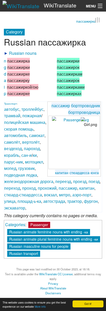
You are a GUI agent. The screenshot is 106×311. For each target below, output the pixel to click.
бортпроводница (84, 112)
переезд (63, 181)
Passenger (39, 224)
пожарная (31, 115)
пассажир (60, 105)
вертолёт (31, 142)
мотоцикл (34, 161)
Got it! (88, 304)
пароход (32, 148)
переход (12, 188)
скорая (10, 129)
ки (35, 155)
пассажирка (86, 20)
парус (9, 161)
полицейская (16, 122)
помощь (25, 129)
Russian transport (23, 253)
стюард (11, 194)
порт (87, 194)
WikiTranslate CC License (56, 274)
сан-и (26, 155)
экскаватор (14, 208)
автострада (54, 201)
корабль (11, 155)
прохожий (47, 188)
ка (39, 201)
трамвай (12, 115)
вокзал (50, 194)
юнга (95, 172)
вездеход (13, 148)
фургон (91, 201)
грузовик (26, 168)
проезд (79, 181)
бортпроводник (85, 105)
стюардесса (79, 172)
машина (37, 122)
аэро (76, 194)
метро (64, 194)
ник (19, 161)
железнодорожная (21, 181)
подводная (14, 175)
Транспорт (10, 103)
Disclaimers (53, 293)
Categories (15, 224)
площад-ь (26, 201)
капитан (61, 172)
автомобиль (15, 135)
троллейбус (32, 109)
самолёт (12, 142)
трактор (74, 201)
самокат (37, 135)
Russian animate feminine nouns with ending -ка (48, 231)
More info (40, 306)
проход (29, 188)
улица (9, 201)
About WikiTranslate (53, 288)
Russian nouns (23, 53)
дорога (46, 181)
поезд (94, 181)
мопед (10, 168)
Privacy (53, 283)
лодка (31, 175)
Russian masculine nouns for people (38, 246)
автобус (11, 109)
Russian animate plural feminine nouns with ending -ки (53, 238)
